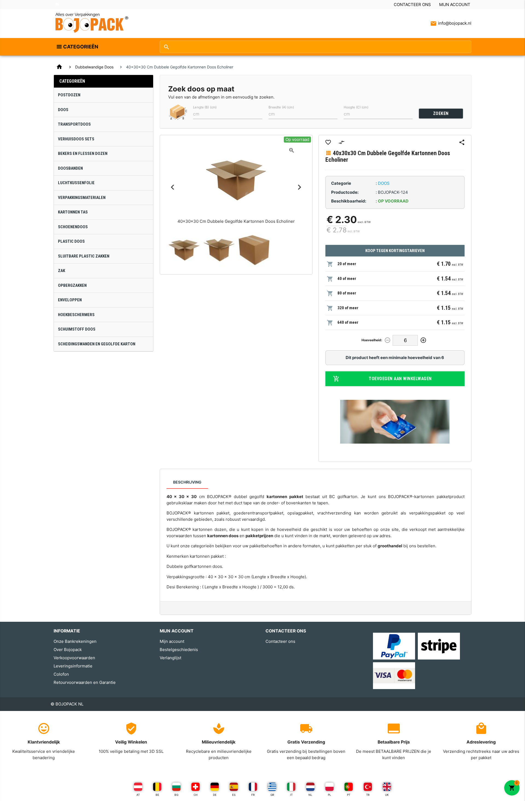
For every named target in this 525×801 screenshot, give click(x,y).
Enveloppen (70, 299)
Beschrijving (187, 482)
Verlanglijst (170, 657)
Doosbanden (70, 168)
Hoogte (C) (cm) (356, 107)
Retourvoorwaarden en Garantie (85, 682)
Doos (63, 109)
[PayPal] (394, 645)
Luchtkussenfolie (76, 182)
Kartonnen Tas (73, 212)
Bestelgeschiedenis (179, 649)
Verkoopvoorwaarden (74, 657)
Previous (173, 187)
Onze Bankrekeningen (75, 641)
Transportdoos (74, 124)
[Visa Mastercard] (394, 675)
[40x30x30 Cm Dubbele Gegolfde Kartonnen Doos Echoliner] (184, 250)
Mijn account (172, 641)
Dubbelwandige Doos (94, 67)
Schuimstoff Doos (76, 329)
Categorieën (80, 47)
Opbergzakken (72, 285)
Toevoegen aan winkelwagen (400, 378)
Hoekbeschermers (76, 314)
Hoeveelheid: (371, 340)
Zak (61, 270)
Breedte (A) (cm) (281, 107)
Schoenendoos (73, 226)
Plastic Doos (71, 241)
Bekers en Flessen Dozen (82, 153)
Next (299, 187)
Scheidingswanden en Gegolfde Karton (96, 344)
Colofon (61, 674)
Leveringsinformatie (73, 666)
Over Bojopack (68, 649)
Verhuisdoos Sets (76, 139)
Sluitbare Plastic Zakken (83, 256)
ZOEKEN (441, 113)
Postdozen (69, 94)
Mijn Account (454, 4)
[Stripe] (439, 645)
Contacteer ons (412, 4)
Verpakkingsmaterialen (82, 197)
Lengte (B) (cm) (205, 107)
